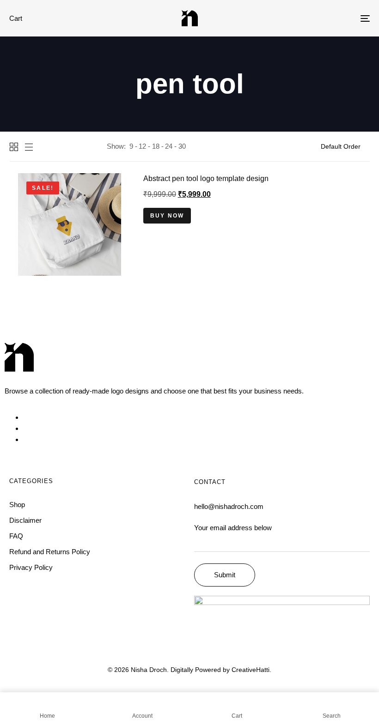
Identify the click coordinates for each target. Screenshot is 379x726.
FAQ (16, 536)
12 (142, 146)
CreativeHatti (250, 669)
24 (168, 146)
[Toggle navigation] (310, 18)
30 (182, 146)
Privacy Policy (31, 567)
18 (155, 146)
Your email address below (233, 528)
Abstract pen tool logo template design (206, 178)
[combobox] (345, 146)
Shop (17, 504)
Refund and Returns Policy (49, 552)
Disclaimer (25, 520)
